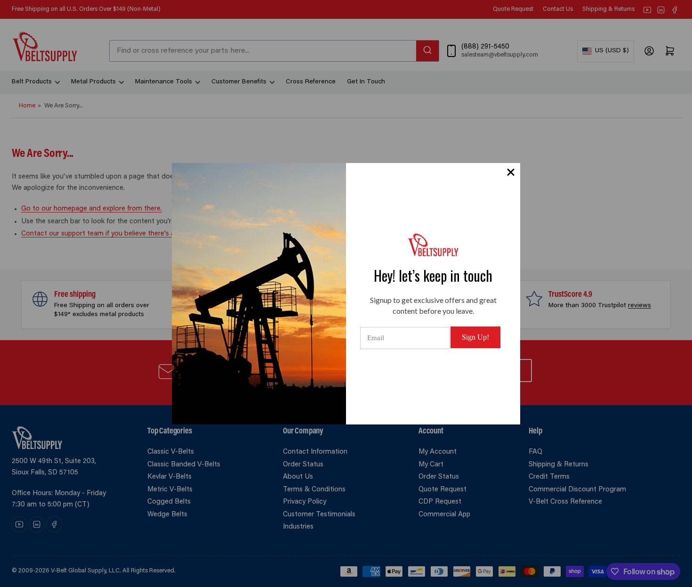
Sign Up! (475, 337)
